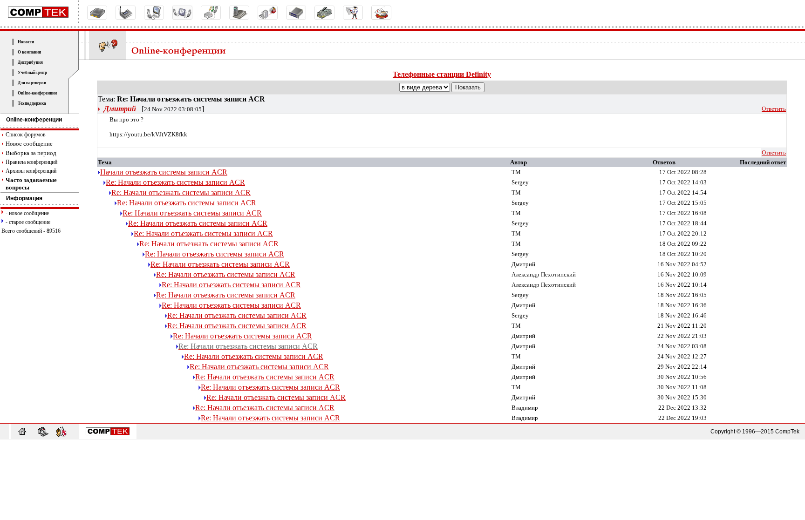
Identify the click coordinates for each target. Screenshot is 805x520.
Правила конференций (31, 162)
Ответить (774, 108)
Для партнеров (32, 83)
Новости (26, 42)
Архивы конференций (31, 171)
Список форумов (26, 134)
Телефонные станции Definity (442, 74)
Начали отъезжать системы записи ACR (163, 172)
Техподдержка (32, 103)
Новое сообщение (29, 143)
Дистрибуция (30, 62)
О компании (29, 52)
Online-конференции (37, 93)
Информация (24, 198)
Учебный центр (32, 72)
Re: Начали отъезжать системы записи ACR (175, 182)
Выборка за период (31, 152)
